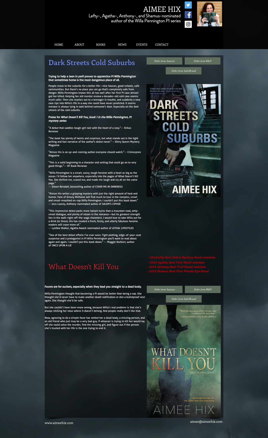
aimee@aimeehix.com (206, 421)
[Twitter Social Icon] (188, 5)
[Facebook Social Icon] (188, 14)
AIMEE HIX (162, 9)
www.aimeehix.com (59, 423)
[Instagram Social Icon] (188, 24)
